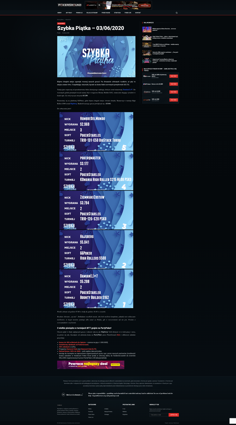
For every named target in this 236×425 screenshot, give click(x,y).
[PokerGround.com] (69, 5)
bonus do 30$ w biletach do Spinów (72, 342)
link (118, 335)
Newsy (59, 12)
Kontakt (138, 12)
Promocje (79, 12)
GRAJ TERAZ (173, 76)
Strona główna (60, 19)
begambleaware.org (99, 395)
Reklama (125, 411)
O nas (124, 408)
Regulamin (125, 414)
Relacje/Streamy (92, 12)
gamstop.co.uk (114, 395)
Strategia (117, 12)
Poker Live (128, 12)
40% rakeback (64, 347)
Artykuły (69, 12)
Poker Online (106, 12)
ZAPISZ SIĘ (173, 415)
